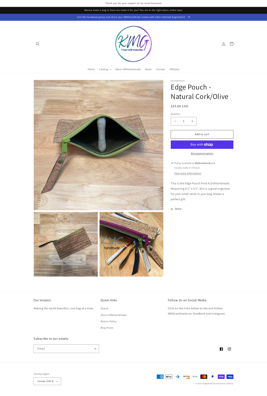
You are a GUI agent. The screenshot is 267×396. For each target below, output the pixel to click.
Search (105, 308)
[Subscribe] (95, 348)
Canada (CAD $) (45, 381)
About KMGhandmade (113, 315)
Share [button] (178, 208)
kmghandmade (209, 383)
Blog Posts (107, 327)
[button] (38, 44)
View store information (187, 173)
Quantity (175, 113)
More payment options (202, 153)
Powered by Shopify (224, 383)
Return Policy (108, 321)
